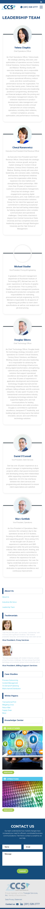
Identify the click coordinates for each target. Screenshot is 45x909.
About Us (5, 597)
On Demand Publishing (10, 686)
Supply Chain (7, 710)
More (4, 713)
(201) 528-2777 (30, 7)
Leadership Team (8, 607)
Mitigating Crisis (8, 705)
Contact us (10, 904)
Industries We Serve (9, 602)
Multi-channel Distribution (11, 688)
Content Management (10, 683)
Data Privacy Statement (13, 899)
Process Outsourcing (10, 680)
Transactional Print (9, 702)
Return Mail (6, 707)
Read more (8, 772)
